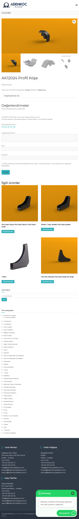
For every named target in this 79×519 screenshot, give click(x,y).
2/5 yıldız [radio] (5, 127)
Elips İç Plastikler (9, 347)
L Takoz (6, 373)
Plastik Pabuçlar (8, 401)
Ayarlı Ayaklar (8, 327)
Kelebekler (7, 361)
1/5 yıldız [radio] (3, 127)
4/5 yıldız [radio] (11, 127)
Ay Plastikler (7, 324)
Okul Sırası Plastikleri (10, 393)
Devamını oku (8, 231)
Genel (5, 350)
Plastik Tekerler (8, 404)
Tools (5, 427)
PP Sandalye (7, 407)
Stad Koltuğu (8, 421)
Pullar (5, 410)
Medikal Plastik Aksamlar (11, 378)
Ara (4, 299)
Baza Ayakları (8, 335)
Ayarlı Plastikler (8, 330)
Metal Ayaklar (8, 381)
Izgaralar (6, 353)
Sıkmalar (6, 418)
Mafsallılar (7, 375)
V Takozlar (7, 430)
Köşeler (27, 90)
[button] (74, 22)
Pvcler (6, 413)
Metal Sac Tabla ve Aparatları (12, 384)
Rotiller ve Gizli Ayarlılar (11, 416)
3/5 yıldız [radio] (8, 127)
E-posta (5, 155)
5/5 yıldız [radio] (14, 127)
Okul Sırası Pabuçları (10, 390)
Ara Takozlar (7, 321)
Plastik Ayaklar (8, 398)
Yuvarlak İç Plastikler (10, 433)
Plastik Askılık (8, 395)
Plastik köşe (41, 90)
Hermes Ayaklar (11, 317)
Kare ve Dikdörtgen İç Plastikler (13, 358)
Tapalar (6, 424)
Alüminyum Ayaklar (10, 315)
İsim (3, 146)
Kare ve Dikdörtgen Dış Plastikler (14, 355)
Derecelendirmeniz (9, 124)
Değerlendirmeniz (9, 133)
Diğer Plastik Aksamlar (10, 344)
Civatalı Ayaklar (8, 341)
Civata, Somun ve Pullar (11, 338)
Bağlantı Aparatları (9, 332)
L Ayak (6, 370)
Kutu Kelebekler (9, 367)
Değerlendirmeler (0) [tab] (11, 96)
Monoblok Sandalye (10, 387)
